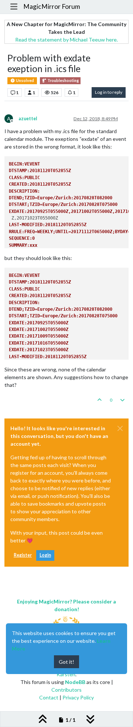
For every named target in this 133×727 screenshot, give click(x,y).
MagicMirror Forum (51, 6)
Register (23, 555)
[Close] (120, 428)
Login (45, 555)
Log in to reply (108, 92)
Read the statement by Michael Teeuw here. (66, 39)
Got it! (66, 662)
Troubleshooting (63, 80)
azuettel (27, 118)
